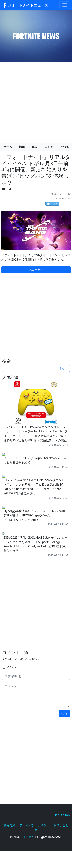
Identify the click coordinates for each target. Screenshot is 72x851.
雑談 (34, 147)
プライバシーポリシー (34, 825)
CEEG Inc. (27, 837)
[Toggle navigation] (64, 5)
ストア (48, 147)
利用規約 (9, 825)
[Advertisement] (36, 101)
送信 (64, 714)
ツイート (55, 203)
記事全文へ (36, 270)
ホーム (7, 147)
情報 (22, 147)
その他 (64, 147)
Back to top (62, 815)
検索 (61, 368)
